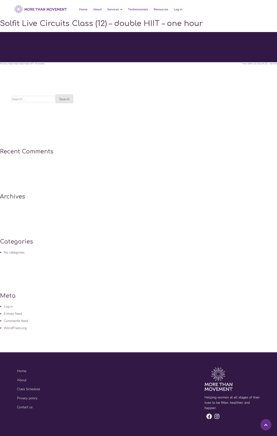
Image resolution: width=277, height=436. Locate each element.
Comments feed (16, 321)
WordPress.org (15, 328)
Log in (8, 306)
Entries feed (13, 313)
